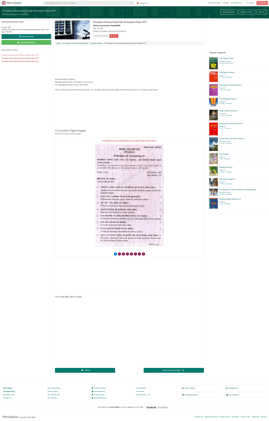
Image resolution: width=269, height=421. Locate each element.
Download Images (28, 42)
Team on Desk (52, 391)
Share (115, 36)
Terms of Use (245, 417)
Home (59, 43)
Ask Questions (99, 391)
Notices (261, 12)
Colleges (226, 3)
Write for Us (198, 417)
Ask (236, 3)
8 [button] (143, 254)
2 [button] (119, 254)
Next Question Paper (172, 370)
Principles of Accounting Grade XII (75, 43)
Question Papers (247, 12)
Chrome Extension (191, 395)
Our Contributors (53, 395)
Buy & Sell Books (100, 398)
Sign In (251, 3)
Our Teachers (52, 398)
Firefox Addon (189, 388)
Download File (27, 36)
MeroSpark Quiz (9, 395)
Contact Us (7, 398)
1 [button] (115, 254)
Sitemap (263, 417)
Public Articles (99, 395)
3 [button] (123, 254)
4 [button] (127, 254)
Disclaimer (235, 417)
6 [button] (135, 254)
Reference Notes (214, 3)
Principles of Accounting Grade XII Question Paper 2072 (20, 58)
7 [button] (139, 254)
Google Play (233, 388)
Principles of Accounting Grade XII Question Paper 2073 (20, 61)
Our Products (234, 395)
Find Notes (140, 391)
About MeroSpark (53, 388)
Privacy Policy (225, 417)
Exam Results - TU (143, 395)
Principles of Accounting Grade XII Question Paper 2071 (20, 55)
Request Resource (211, 417)
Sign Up (263, 3)
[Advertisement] (129, 62)
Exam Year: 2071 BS (101, 36)
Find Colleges (141, 388)
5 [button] (131, 254)
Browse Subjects (229, 12)
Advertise (255, 417)
